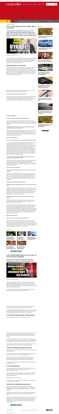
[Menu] (47, 4)
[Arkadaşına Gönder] (18, 251)
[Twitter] (13, 251)
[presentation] (9, 21)
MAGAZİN (34, 4)
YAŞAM (28, 4)
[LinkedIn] (14, 251)
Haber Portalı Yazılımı (11, 412)
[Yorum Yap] (21, 251)
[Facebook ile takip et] (47, 410)
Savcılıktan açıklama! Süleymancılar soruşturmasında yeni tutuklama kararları (28, 21)
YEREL (31, 4)
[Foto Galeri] (52, 0)
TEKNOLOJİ (39, 4)
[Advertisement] (29, 13)
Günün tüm (50, 21)
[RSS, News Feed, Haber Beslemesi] (51, 410)
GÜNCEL (24, 4)
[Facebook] (11, 251)
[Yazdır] (19, 251)
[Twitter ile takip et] (49, 410)
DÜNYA (43, 4)
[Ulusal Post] (13, 4)
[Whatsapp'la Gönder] (16, 251)
